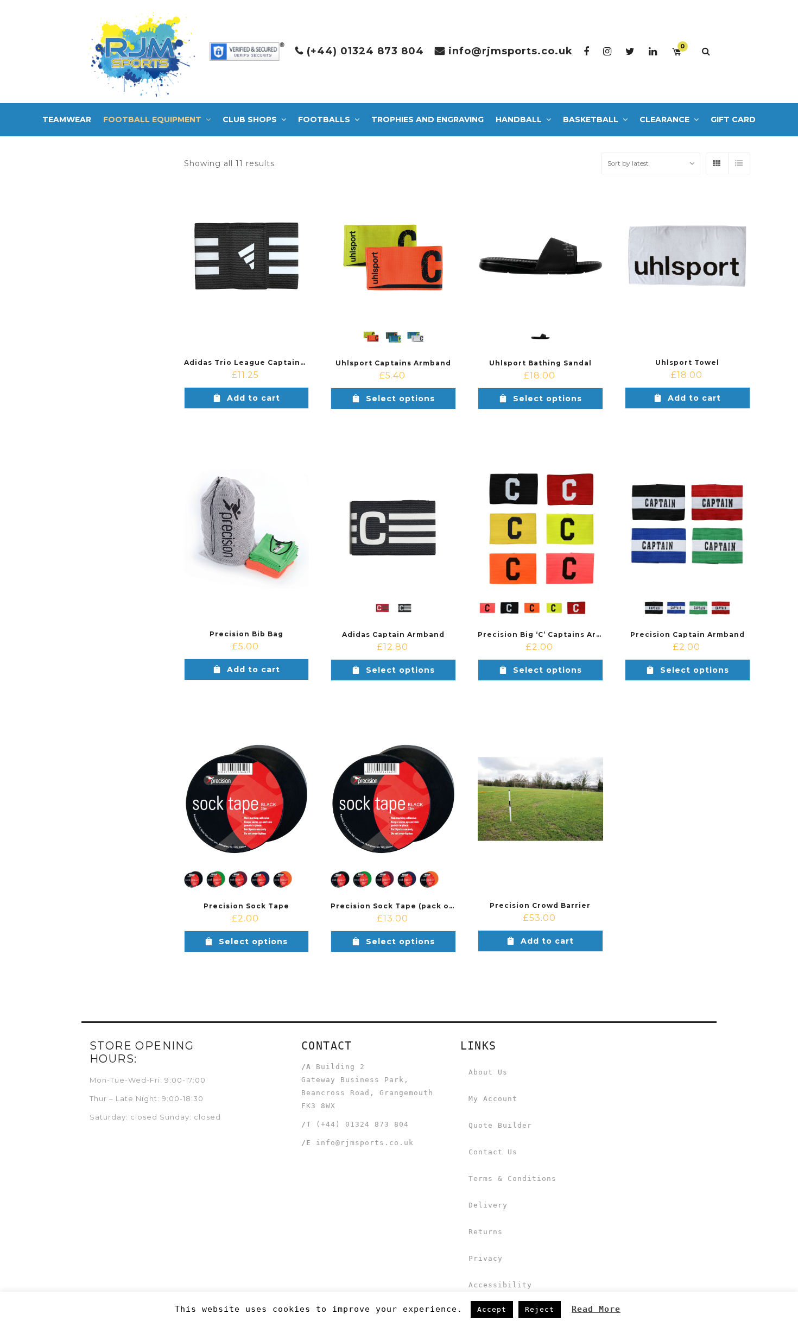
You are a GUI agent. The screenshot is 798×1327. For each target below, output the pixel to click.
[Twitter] (630, 51)
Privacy (485, 1258)
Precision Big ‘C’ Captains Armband (551, 634)
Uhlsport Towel (687, 362)
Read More (596, 1309)
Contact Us (492, 1152)
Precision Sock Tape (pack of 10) (399, 906)
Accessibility (500, 1285)
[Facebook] (587, 51)
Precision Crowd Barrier (540, 905)
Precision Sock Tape (246, 906)
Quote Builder (500, 1125)
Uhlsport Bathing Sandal (540, 363)
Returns (485, 1232)
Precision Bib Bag (246, 634)
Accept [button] (491, 1309)
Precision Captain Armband (687, 634)
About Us (488, 1072)
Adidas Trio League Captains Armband (264, 362)
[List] (739, 163)
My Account (492, 1099)
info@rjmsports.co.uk (510, 51)
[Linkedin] (653, 51)
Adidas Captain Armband (393, 634)
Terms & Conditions (512, 1178)
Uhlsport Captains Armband (393, 363)
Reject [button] (539, 1309)
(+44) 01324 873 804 (365, 51)
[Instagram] (607, 51)
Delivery (488, 1205)
